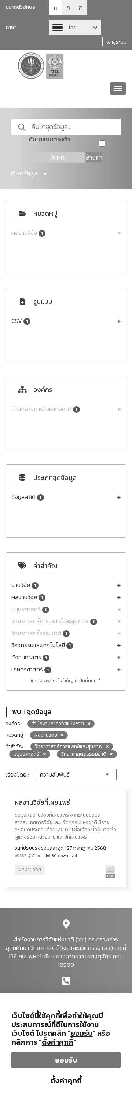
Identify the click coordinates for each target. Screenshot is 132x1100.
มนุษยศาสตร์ (29, 609)
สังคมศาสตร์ (29, 657)
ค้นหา (57, 157)
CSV (19, 321)
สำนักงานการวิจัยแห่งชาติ (44, 409)
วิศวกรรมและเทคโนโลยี (41, 645)
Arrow (75, 27)
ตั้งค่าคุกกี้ (66, 1080)
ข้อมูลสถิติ (26, 497)
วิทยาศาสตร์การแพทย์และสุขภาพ (53, 621)
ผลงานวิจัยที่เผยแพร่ (42, 802)
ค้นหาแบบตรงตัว (49, 139)
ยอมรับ (66, 1060)
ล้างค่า (94, 157)
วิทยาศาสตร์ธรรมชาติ (39, 633)
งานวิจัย (23, 585)
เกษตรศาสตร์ (30, 669)
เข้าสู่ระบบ (116, 42)
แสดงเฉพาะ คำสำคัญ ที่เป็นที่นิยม (64, 681)
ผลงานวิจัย (27, 233)
